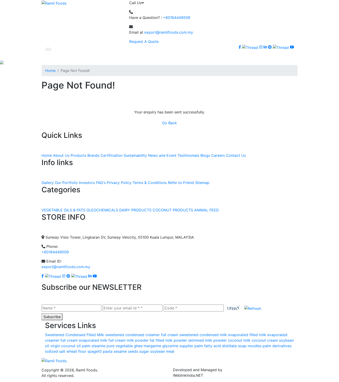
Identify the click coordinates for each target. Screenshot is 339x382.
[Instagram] (260, 47)
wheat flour (76, 351)
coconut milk (239, 340)
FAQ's (101, 182)
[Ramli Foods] (54, 2)
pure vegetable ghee (125, 346)
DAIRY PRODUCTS (135, 210)
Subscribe (52, 316)
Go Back (169, 123)
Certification (111, 155)
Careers (218, 155)
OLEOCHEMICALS (102, 210)
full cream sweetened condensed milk (194, 334)
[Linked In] (265, 47)
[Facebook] (240, 47)
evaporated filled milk (247, 334)
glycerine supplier (177, 346)
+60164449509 (176, 17)
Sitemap (202, 182)
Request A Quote (144, 41)
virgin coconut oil (65, 346)
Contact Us (236, 155)
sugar (144, 351)
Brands (93, 155)
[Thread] (281, 47)
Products (78, 155)
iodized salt (55, 351)
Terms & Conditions (150, 182)
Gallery (48, 182)
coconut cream (265, 340)
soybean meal (162, 351)
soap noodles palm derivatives (264, 346)
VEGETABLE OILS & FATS (63, 210)
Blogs (205, 155)
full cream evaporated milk (83, 340)
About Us (61, 155)
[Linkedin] (90, 276)
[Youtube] (292, 47)
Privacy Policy (119, 182)
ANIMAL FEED (206, 210)
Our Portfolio (66, 182)
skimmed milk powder (207, 340)
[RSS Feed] (240, 53)
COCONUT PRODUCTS (173, 210)
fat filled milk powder (168, 340)
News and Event (162, 155)
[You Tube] (95, 276)
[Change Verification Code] (251, 308)
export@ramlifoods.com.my (168, 32)
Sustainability (135, 155)
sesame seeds (126, 351)
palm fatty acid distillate (215, 346)
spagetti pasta (100, 351)
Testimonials (188, 155)
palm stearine (93, 346)
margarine (152, 346)
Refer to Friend (181, 182)
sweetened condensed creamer (132, 334)
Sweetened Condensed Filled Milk (74, 334)
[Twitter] (250, 47)
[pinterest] (270, 47)
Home (50, 70)
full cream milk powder (128, 340)
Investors (87, 182)
